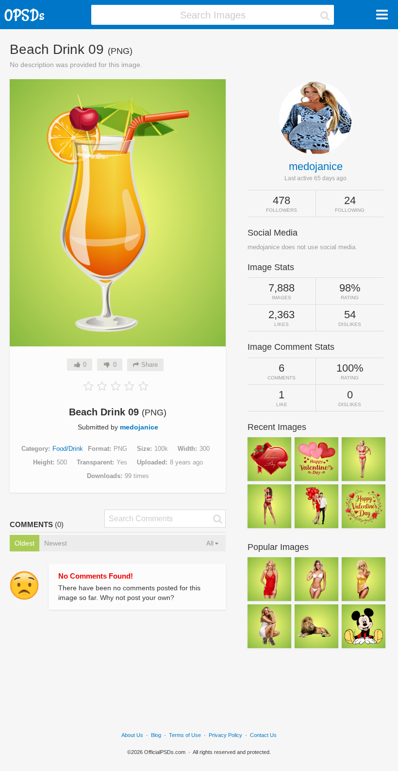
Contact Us (263, 735)
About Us (132, 735)
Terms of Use (185, 735)
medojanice (139, 427)
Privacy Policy (225, 735)
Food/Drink (67, 448)
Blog (156, 735)
